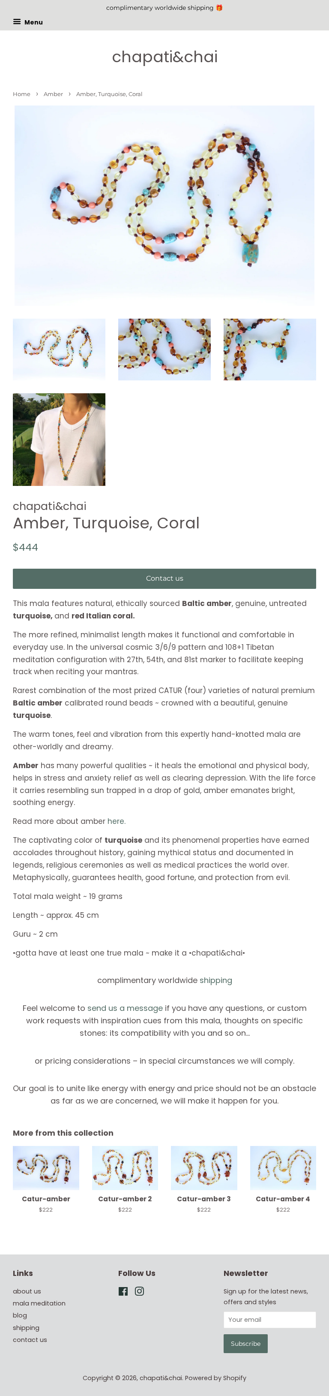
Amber (53, 94)
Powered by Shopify (215, 1378)
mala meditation (39, 1303)
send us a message (125, 1008)
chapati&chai (165, 57)
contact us (30, 1340)
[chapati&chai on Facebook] (123, 1293)
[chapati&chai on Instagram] (139, 1293)
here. (117, 821)
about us (27, 1291)
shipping (216, 980)
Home (21, 94)
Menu (33, 22)
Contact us (164, 578)
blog (20, 1315)
